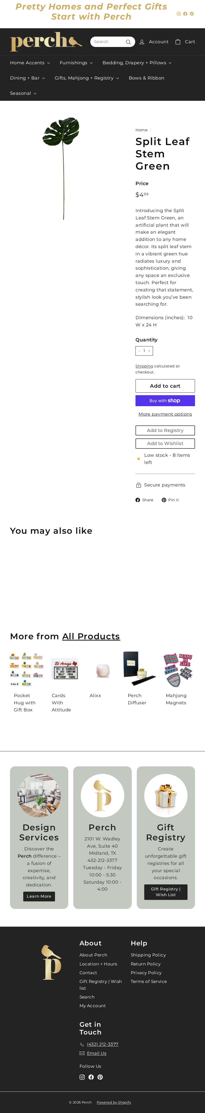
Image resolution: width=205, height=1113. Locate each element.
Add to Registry (165, 430)
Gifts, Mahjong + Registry (85, 78)
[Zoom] (64, 167)
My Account (93, 1005)
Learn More (39, 896)
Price (142, 183)
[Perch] (102, 795)
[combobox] (113, 41)
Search (87, 996)
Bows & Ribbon (146, 78)
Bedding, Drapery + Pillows (135, 63)
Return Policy (146, 963)
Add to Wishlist (165, 443)
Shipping (144, 366)
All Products (91, 636)
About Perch (94, 954)
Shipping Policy (148, 954)
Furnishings (74, 63)
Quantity (147, 340)
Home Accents (28, 63)
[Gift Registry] (166, 795)
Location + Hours (98, 963)
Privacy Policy (146, 972)
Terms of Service (149, 981)
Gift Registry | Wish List (166, 892)
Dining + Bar (25, 78)
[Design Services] (39, 795)
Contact (88, 972)
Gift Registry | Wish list (101, 985)
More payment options (165, 414)
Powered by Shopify (114, 1102)
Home (142, 130)
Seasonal (21, 93)
